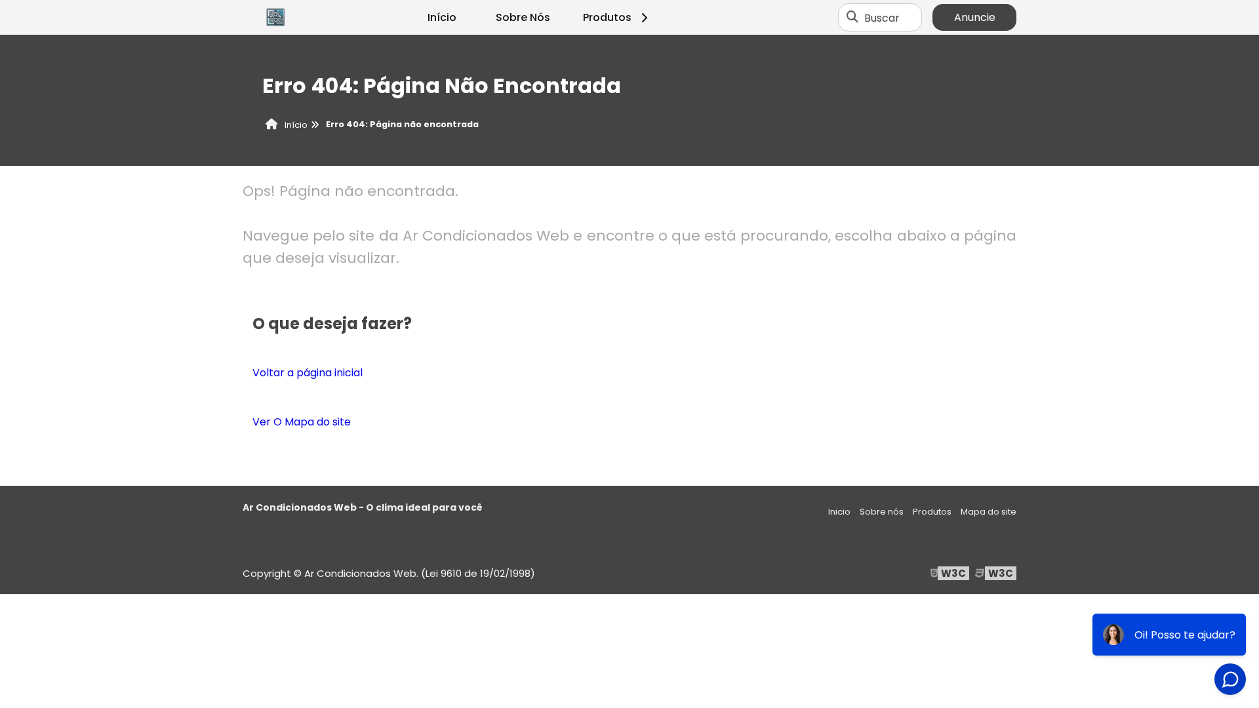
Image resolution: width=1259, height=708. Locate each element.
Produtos (607, 17)
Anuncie (974, 17)
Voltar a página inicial (307, 372)
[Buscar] (852, 18)
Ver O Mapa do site (301, 421)
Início (442, 17)
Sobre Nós (523, 17)
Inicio (839, 511)
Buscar (882, 17)
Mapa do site (988, 511)
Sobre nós (882, 511)
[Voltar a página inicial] (275, 18)
